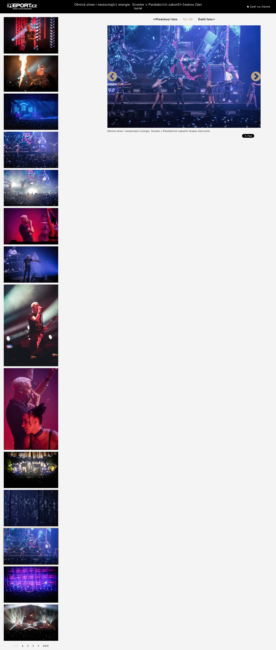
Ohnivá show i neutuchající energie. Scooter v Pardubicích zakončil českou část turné (138, 6)
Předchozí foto (166, 19)
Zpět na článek (259, 6)
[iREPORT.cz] (22, 6)
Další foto (206, 19)
